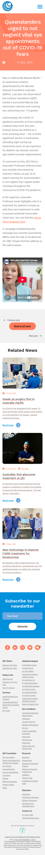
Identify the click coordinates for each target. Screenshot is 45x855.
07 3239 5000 (27, 815)
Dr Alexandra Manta (30, 683)
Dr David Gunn (27, 668)
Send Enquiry (7, 679)
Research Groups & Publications (29, 770)
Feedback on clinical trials (30, 782)
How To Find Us (8, 688)
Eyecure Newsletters (10, 772)
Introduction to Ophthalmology (28, 805)
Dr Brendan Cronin (29, 665)
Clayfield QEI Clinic (9, 668)
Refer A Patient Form (30, 704)
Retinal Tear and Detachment (28, 747)
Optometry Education (30, 797)
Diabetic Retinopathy (30, 725)
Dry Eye (25, 728)
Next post (33, 336)
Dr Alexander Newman (31, 686)
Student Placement (29, 801)
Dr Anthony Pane (28, 689)
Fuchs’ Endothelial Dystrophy (29, 732)
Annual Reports (8, 769)
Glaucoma (26, 737)
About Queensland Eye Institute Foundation (11, 762)
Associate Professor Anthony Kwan (30, 675)
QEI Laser (6, 711)
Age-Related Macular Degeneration (30, 714)
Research (26, 757)
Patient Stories (8, 785)
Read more (8, 425)
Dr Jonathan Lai (28, 680)
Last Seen (6, 775)
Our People (6, 766)
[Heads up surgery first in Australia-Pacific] (22, 373)
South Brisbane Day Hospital (10, 698)
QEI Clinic (25, 469)
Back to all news (22, 326)
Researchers (27, 760)
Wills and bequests (9, 782)
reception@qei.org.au (30, 818)
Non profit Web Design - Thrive (25, 840)
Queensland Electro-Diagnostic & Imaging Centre (10, 705)
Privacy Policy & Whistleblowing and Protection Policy (22, 837)
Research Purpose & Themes (30, 765)
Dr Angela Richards (29, 692)
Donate (5, 779)
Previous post (13, 320)
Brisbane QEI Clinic (9, 665)
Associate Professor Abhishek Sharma (30, 700)
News (4, 788)
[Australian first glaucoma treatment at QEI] (22, 448)
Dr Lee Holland (28, 671)
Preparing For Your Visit (9, 683)
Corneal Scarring (28, 722)
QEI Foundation (8, 757)
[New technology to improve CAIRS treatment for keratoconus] (22, 523)
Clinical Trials (27, 778)
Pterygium (26, 743)
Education (26, 794)
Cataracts (26, 719)
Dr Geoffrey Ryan (29, 696)
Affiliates (25, 775)
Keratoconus (27, 740)
